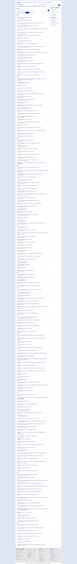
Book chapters (53, 14)
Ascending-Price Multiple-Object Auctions (24, 295)
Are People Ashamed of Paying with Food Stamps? (25, 17)
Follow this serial (42, 4)
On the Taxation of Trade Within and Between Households (26, 133)
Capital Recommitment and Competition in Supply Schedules (27, 274)
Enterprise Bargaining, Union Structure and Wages (25, 328)
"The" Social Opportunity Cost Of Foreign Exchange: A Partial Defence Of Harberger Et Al (30, 455)
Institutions (34, 2)
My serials (46, 4)
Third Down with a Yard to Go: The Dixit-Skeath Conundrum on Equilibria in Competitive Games (31, 32)
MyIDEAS (50, 2)
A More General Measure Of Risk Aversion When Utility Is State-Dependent (28, 520)
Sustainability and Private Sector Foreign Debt (25, 344)
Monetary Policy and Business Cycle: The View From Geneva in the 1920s (28, 182)
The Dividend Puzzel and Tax (23, 379)
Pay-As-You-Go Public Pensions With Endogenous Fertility (26, 447)
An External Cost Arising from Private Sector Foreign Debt (26, 322)
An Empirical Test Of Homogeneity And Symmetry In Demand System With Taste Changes (30, 412)
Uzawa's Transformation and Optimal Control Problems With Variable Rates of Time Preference (31, 93)
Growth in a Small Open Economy (23, 102)
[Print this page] (22, 4)
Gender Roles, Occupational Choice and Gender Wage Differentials (27, 350)
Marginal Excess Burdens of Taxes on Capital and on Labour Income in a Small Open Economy (31, 63)
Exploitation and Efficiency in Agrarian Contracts (25, 239)
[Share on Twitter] (18, 4)
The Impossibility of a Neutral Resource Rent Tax (25, 20)
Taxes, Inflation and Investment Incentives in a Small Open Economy (28, 331)
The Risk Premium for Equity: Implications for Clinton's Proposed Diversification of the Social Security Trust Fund (33, 52)
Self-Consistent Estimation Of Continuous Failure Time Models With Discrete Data (29, 491)
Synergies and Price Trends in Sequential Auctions (25, 57)
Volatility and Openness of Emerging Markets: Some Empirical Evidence (28, 185)
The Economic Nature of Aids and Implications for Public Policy (27, 394)
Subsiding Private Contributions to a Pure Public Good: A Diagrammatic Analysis (29, 74)
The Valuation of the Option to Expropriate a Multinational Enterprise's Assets (29, 200)
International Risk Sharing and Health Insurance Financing (26, 151)
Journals (52, 10)
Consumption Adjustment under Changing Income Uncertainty (27, 116)
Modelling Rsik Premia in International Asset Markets (26, 390)
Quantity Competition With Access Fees (24, 82)
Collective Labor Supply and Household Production (25, 211)
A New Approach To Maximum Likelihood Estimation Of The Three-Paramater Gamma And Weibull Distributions (33, 480)
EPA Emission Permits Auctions (23, 250)
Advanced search (58, 6)
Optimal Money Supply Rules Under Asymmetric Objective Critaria (27, 494)
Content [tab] (27, 12)
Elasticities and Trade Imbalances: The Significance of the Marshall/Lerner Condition (30, 382)
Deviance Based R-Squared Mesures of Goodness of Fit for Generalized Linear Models (30, 289)
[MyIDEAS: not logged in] (49, 4)
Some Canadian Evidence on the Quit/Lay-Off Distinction (26, 310)
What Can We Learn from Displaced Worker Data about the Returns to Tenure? (29, 113)
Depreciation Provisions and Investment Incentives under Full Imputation (28, 148)
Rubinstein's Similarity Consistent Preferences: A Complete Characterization (29, 167)
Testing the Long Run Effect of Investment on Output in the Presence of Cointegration (30, 203)
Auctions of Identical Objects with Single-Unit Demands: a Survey (27, 66)
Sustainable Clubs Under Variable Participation (25, 247)
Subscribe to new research (55, 19)
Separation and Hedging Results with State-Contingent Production (27, 236)
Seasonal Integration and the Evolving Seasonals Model (26, 270)
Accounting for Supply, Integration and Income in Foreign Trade (27, 365)
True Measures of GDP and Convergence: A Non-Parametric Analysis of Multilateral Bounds (30, 253)
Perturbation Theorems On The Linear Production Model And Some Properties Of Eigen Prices (31, 444)
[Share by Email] (21, 4)
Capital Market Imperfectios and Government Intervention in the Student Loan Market (30, 347)
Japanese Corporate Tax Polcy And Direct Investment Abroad (27, 441)
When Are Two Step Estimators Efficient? (24, 515)
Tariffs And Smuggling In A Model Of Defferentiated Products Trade (28, 530)
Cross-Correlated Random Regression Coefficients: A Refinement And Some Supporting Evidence (31, 505)
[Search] (59, 5)
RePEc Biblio (53, 20)
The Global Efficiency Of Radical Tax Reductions (25, 500)
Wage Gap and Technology (22, 373)
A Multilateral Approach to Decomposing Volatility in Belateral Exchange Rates (29, 154)
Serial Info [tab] (23, 12)
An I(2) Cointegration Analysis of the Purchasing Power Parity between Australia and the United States (32, 362)
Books (52, 13)
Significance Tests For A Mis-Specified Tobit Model (25, 512)
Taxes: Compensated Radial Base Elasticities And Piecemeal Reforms (28, 470)
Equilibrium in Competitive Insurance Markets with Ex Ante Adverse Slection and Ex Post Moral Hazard (32, 130)
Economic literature (25, 2)
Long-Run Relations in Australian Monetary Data (25, 341)
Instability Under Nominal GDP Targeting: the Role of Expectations (27, 110)
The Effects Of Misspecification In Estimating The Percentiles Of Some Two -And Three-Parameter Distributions (33, 497)
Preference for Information (22, 220)
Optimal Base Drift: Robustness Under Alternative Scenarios (27, 477)
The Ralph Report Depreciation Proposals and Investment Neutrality (28, 43)
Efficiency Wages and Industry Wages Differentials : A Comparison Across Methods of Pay (30, 174)
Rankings (39, 2)
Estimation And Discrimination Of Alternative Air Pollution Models (27, 426)
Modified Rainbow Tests (22, 415)
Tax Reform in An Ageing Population (23, 401)
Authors (31, 2)
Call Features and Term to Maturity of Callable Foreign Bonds (27, 197)
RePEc (29, 563)
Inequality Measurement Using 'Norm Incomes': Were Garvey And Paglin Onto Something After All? (31, 527)
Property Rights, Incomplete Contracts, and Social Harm (26, 60)
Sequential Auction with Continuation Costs (24, 292)
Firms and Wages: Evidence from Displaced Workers (25, 119)
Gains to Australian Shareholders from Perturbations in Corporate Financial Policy (29, 49)
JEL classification (53, 15)
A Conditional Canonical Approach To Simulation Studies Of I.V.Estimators (28, 458)
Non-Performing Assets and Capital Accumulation (25, 96)
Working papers (53, 9)
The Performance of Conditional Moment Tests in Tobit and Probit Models (28, 303)
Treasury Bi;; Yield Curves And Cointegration (24, 409)
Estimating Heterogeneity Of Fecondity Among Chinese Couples (27, 429)
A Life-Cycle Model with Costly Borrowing (24, 376)
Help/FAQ (43, 2)
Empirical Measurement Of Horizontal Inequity (25, 541)
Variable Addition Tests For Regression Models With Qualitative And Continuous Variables (30, 533)
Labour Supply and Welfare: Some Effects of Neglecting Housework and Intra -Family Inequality (31, 335)
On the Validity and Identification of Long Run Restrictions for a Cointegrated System (30, 256)
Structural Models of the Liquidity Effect (24, 264)
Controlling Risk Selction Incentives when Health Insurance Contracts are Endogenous (30, 127)
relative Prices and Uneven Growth (23, 217)
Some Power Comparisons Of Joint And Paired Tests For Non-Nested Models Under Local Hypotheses (32, 544)
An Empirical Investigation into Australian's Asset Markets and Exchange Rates (29, 325)
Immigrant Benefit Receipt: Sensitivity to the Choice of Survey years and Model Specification (31, 46)
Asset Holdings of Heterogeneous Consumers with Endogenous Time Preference (29, 285)
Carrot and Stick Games (22, 85)
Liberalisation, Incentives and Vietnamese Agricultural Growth (27, 99)
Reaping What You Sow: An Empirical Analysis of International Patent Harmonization (30, 35)
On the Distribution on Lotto (23, 267)
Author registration (54, 21)
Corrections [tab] (31, 12)
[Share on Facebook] (19, 4)
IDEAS (27, 563)
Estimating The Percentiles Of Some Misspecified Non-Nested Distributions (29, 474)
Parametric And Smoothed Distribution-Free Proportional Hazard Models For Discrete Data (31, 483)
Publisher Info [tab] (19, 12)
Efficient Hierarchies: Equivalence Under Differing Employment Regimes (28, 188)
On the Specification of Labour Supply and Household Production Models (28, 214)
